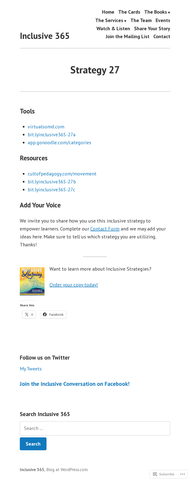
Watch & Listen (113, 28)
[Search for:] (95, 428)
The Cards (129, 12)
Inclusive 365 (45, 35)
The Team (141, 20)
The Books (155, 12)
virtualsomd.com (46, 126)
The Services (109, 20)
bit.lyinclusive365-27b (52, 181)
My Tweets (31, 369)
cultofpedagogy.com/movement (62, 173)
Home (108, 12)
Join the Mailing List (127, 36)
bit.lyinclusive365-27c (51, 189)
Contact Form (104, 229)
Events (163, 20)
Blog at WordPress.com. (67, 469)
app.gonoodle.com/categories (59, 142)
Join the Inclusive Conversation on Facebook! (75, 383)
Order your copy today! (73, 285)
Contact (161, 36)
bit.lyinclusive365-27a (51, 134)
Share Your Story (152, 28)
